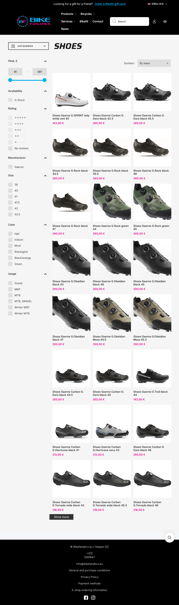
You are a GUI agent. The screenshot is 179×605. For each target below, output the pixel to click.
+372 (89, 553)
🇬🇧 (155, 4)
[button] (154, 63)
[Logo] (34, 21)
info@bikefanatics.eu (89, 564)
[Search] (113, 21)
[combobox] (129, 21)
